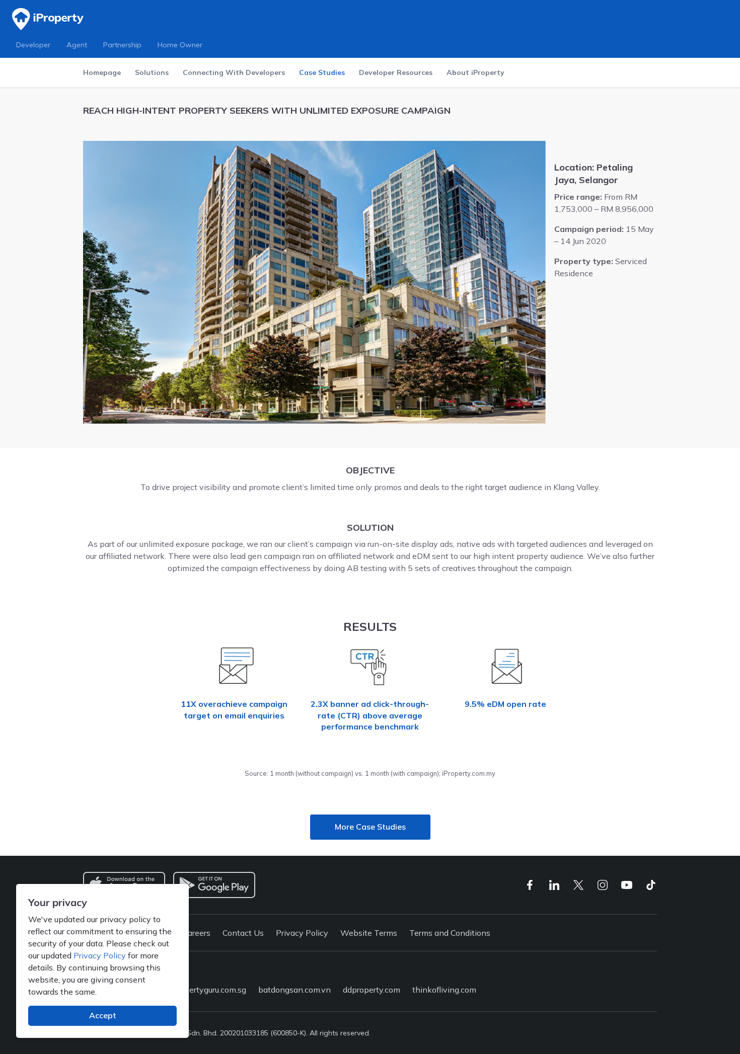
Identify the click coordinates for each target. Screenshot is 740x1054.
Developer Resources (395, 72)
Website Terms (368, 933)
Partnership (122, 44)
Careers (196, 933)
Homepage (102, 72)
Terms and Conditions (449, 933)
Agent (76, 44)
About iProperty (475, 72)
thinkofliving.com (444, 990)
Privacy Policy (99, 955)
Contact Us (243, 933)
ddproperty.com (371, 990)
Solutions (152, 72)
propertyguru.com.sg (209, 990)
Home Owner (180, 44)
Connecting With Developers (234, 72)
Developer (33, 44)
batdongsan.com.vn (294, 990)
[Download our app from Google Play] (214, 885)
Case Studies (322, 72)
